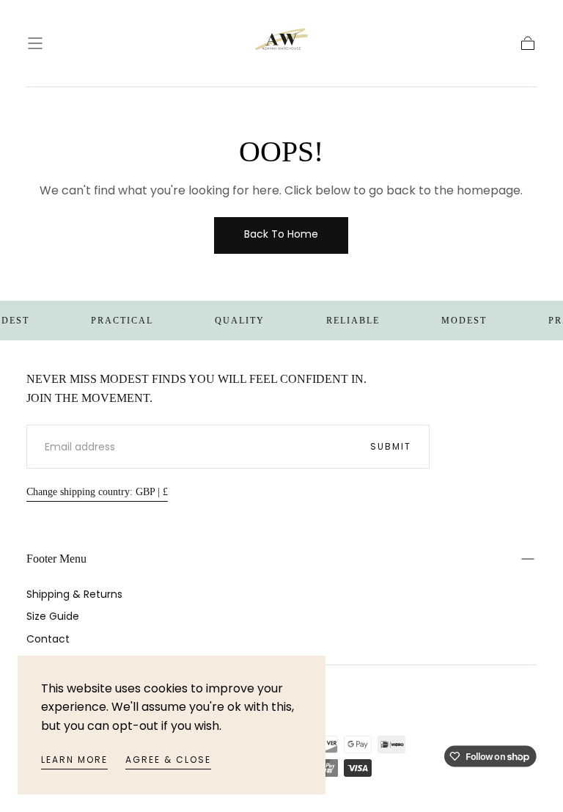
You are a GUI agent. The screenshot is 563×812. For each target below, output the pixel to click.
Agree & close (168, 759)
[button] (35, 43)
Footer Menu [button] (56, 558)
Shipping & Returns (74, 594)
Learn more (74, 759)
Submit (390, 446)
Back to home (281, 234)
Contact (48, 639)
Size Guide (52, 616)
